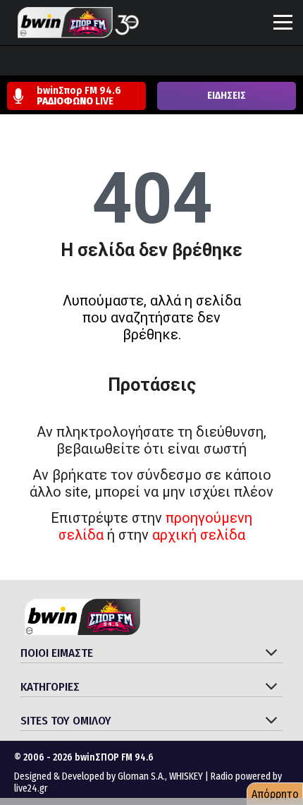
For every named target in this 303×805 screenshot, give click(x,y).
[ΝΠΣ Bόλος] (120, 62)
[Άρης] (40, 62)
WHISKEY (186, 776)
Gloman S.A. (141, 776)
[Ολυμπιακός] (174, 62)
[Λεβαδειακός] (147, 62)
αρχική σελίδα (198, 534)
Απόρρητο (275, 794)
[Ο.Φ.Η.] (201, 62)
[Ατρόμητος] (94, 62)
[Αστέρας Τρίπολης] (67, 62)
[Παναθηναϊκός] (227, 62)
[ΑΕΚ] (13, 62)
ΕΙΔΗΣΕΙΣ (226, 95)
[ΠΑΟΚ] (281, 62)
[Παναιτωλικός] (254, 62)
